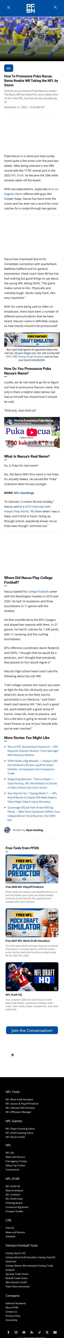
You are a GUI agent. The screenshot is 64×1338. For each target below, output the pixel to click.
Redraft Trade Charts (16, 1278)
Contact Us (11, 1311)
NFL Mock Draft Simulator (19, 1099)
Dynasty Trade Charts (17, 1273)
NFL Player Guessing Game (20, 1128)
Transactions (12, 1169)
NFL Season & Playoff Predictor (22, 1103)
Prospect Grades (14, 1211)
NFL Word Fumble (15, 1136)
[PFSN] (32, 8)
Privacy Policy (13, 1315)
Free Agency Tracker (16, 1161)
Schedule (10, 1236)
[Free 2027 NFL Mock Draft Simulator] (32, 922)
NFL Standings (24, 493)
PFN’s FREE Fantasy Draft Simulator (25, 356)
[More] (12, 1055)
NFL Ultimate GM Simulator (20, 1107)
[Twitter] (47, 1332)
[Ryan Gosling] (8, 830)
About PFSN (12, 1307)
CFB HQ (10, 1227)
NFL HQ (10, 1152)
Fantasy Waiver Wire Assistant (22, 1265)
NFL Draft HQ (14, 994)
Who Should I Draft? (16, 1282)
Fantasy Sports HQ (15, 1253)
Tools (9, 880)
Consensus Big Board (17, 1207)
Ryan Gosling (34, 830)
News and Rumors (15, 1156)
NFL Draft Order (14, 1198)
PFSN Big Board (14, 1202)
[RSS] (31, 1332)
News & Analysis (14, 1190)
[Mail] (24, 1332)
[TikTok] (39, 1332)
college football (38, 591)
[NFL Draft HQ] (32, 976)
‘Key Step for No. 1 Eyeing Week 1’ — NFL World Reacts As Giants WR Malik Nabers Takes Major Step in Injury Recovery (32, 797)
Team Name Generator (18, 1286)
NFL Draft (17, 175)
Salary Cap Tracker (15, 1165)
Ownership (11, 1319)
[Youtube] (55, 1332)
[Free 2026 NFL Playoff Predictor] (32, 868)
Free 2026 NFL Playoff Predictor (25, 887)
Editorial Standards (16, 1303)
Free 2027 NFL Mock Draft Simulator (28, 940)
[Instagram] (16, 1332)
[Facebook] (8, 1332)
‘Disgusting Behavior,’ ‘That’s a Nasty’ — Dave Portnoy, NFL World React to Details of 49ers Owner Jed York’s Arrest (32, 783)
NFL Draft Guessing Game (19, 1132)
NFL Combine (13, 1194)
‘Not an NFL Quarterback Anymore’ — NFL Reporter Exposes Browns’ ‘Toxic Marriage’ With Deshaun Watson (33, 751)
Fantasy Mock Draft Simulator (21, 1257)
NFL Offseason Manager (18, 1111)
